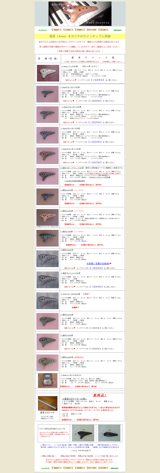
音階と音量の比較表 (98, 263)
